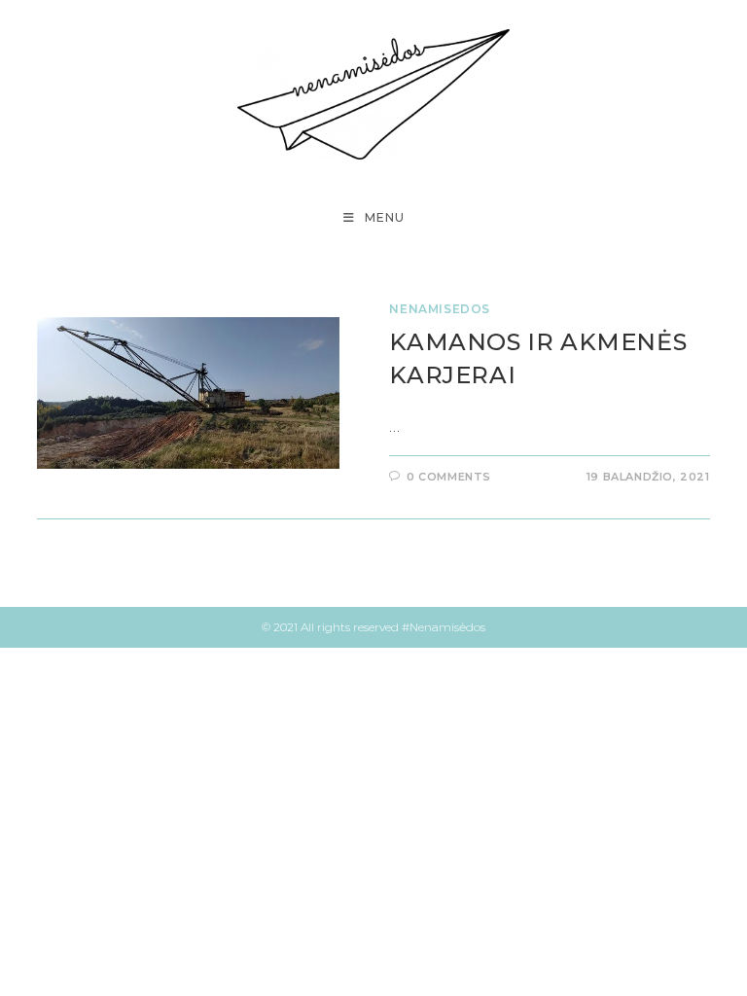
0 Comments (449, 476)
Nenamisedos (439, 309)
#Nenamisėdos (443, 627)
